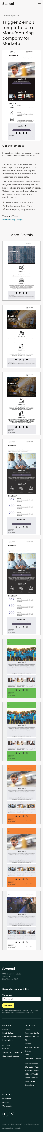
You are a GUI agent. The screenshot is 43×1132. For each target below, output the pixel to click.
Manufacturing (8, 219)
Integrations (7, 1040)
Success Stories (32, 1036)
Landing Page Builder (11, 1036)
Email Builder (8, 1033)
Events (28, 1044)
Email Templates (32, 1078)
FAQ (27, 1055)
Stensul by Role (32, 1067)
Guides (28, 1051)
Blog (27, 1040)
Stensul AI (6, 1049)
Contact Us (7, 1106)
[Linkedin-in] (5, 1114)
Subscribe (8, 1005)
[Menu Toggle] (39, 3)
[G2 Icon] (11, 1114)
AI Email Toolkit (31, 1074)
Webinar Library (32, 1047)
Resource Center (32, 1033)
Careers (5, 1102)
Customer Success (10, 1056)
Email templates (10, 15)
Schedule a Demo (33, 1058)
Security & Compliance (12, 1052)
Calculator (29, 1085)
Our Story (6, 1099)
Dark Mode (30, 1081)
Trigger (19, 219)
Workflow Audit (32, 1070)
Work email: (7, 995)
